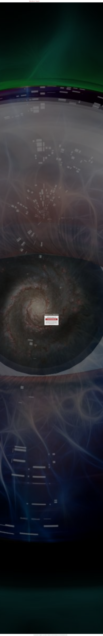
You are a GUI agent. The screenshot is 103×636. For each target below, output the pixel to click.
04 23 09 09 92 (52, 319)
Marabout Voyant (34, 1)
